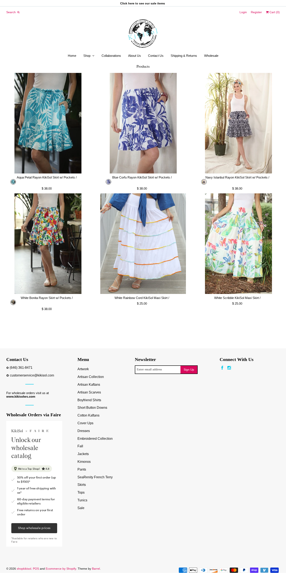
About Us (134, 55)
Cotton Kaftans (88, 415)
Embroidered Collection (95, 438)
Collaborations (111, 55)
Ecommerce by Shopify (61, 568)
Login (243, 12)
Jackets (83, 454)
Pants (81, 469)
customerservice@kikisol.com (32, 375)
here (131, 3)
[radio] (13, 182)
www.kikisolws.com (20, 396)
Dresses (83, 431)
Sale (80, 508)
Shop (86, 55)
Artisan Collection (90, 377)
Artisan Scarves (89, 392)
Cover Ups (85, 423)
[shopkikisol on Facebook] (222, 368)
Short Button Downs (92, 407)
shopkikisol (24, 568)
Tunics (82, 500)
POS (36, 568)
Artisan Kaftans (88, 384)
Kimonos (84, 461)
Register (256, 12)
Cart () (274, 12)
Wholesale (211, 55)
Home (72, 55)
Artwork (83, 369)
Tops (81, 492)
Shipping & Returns (184, 55)
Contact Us (156, 55)
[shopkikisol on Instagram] (229, 368)
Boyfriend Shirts (89, 400)
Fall (80, 446)
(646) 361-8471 (21, 367)
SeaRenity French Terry (95, 477)
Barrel (96, 568)
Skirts (81, 484)
